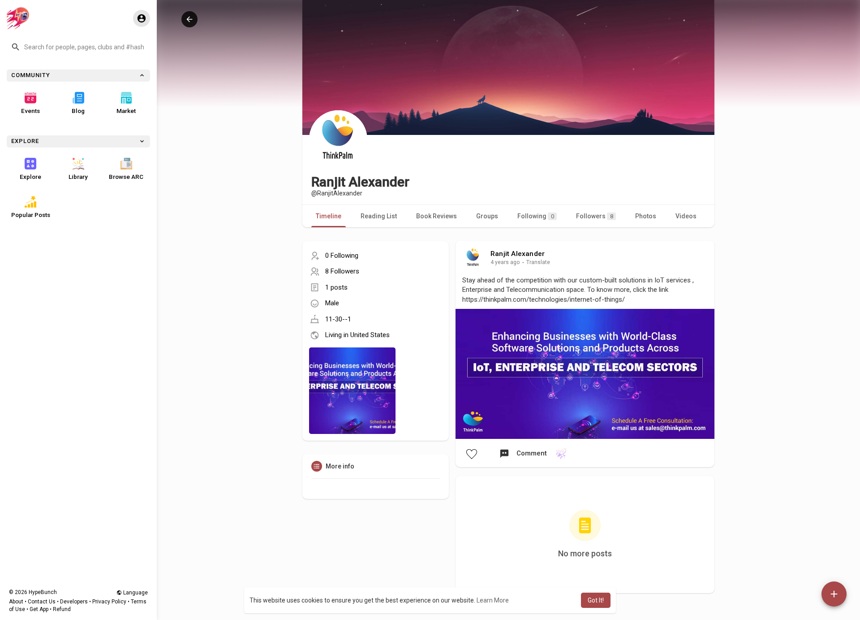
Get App (39, 609)
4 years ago (505, 262)
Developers (74, 601)
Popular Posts (30, 214)
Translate (538, 262)
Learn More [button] (493, 600)
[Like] (471, 454)
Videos (686, 216)
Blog (78, 110)
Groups (487, 216)
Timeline (328, 216)
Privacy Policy (109, 601)
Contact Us (42, 601)
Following (535, 216)
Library (78, 176)
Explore (30, 176)
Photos (645, 216)
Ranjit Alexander (517, 254)
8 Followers (342, 271)
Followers (594, 216)
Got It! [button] (596, 600)
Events (30, 110)
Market (126, 110)
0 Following (341, 255)
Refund (62, 609)
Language (135, 593)
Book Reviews (436, 216)
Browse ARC (126, 176)
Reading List (379, 216)
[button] (78, 47)
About (16, 601)
